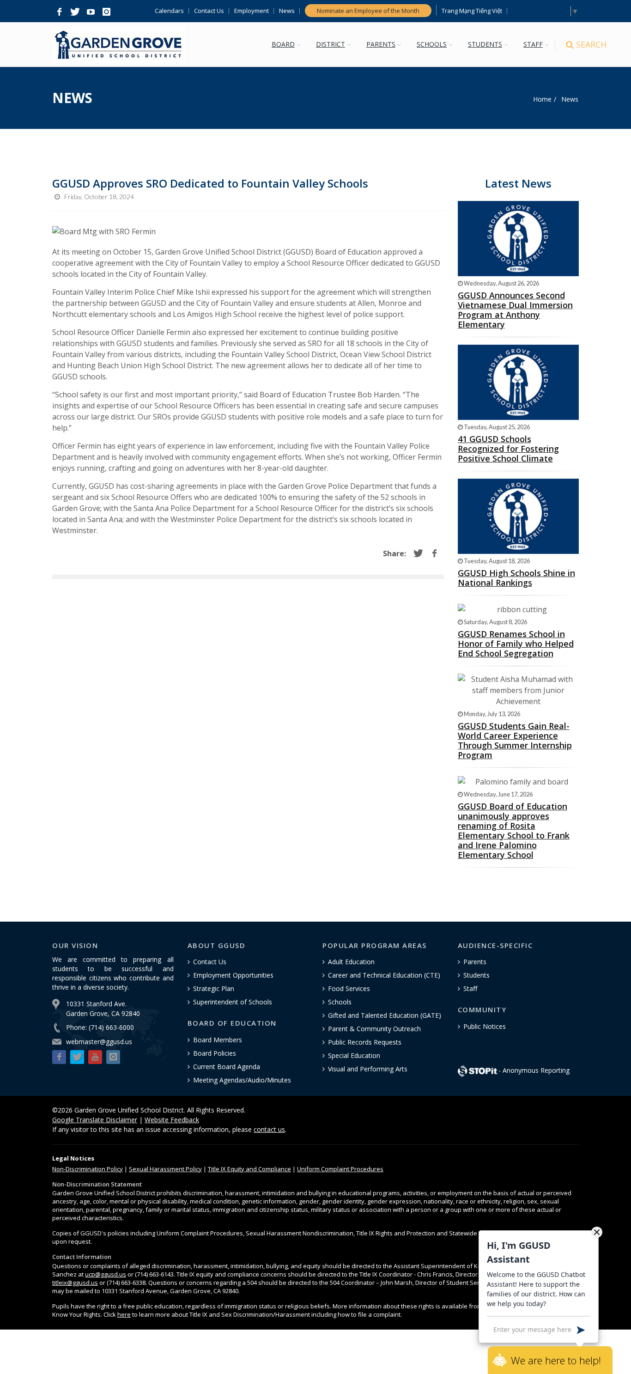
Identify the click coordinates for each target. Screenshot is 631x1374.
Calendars (169, 11)
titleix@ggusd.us (75, 1282)
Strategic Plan (213, 988)
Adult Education (351, 961)
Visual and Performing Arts (367, 1068)
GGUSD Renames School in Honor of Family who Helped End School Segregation (516, 643)
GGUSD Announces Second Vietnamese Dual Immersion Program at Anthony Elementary (515, 310)
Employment (251, 11)
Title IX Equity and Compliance (249, 1169)
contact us (269, 1129)
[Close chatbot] (596, 1232)
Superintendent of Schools (232, 1001)
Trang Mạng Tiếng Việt (472, 11)
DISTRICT (330, 44)
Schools (340, 1001)
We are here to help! (556, 1360)
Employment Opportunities (233, 975)
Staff (470, 988)
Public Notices (484, 1026)
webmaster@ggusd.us (99, 1041)
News (287, 11)
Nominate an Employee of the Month (368, 10)
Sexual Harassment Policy (165, 1169)
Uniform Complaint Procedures (340, 1169)
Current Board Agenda (226, 1066)
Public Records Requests (364, 1042)
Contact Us (209, 11)
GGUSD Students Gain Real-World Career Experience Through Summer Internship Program (515, 740)
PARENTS (380, 44)
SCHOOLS (432, 44)
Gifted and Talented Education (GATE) (384, 1015)
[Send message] (581, 1329)
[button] (59, 12)
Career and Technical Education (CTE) (384, 975)
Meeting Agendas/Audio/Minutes (242, 1080)
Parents (474, 961)
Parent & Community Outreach (374, 1028)
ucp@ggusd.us (105, 1274)
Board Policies (214, 1053)
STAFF (533, 44)
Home (542, 99)
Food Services (349, 988)
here (124, 1314)
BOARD (283, 44)
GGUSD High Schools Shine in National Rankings (516, 577)
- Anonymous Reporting (534, 1070)
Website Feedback (172, 1119)
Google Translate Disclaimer (94, 1119)
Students (476, 975)
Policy (87, 1169)
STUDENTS (485, 44)
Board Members (217, 1039)
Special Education (354, 1055)
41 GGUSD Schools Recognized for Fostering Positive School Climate (508, 448)
